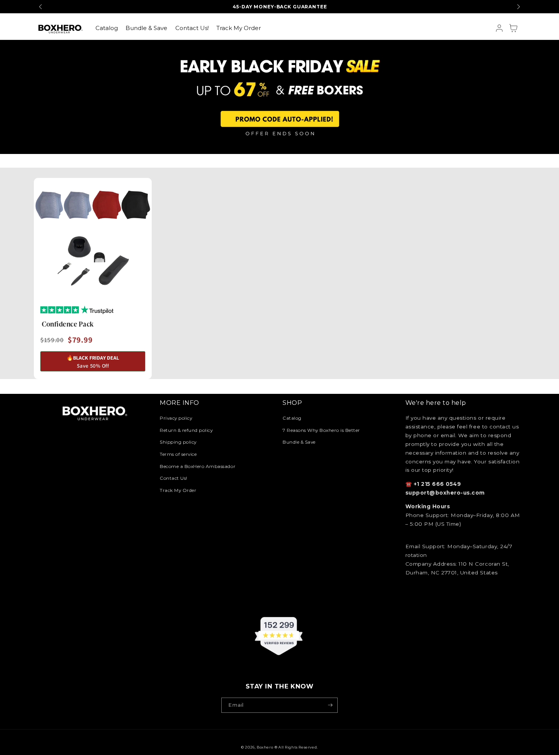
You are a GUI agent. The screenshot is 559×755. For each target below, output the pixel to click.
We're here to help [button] (435, 402)
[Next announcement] (518, 6)
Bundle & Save (299, 442)
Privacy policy (176, 418)
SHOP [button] (292, 402)
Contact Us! (173, 478)
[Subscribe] (330, 705)
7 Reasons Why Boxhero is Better (321, 430)
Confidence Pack (68, 323)
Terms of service (178, 454)
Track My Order (178, 490)
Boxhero (265, 747)
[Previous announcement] (40, 6)
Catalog (292, 418)
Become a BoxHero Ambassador (197, 466)
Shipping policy (178, 442)
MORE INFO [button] (179, 402)
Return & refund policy (186, 430)
